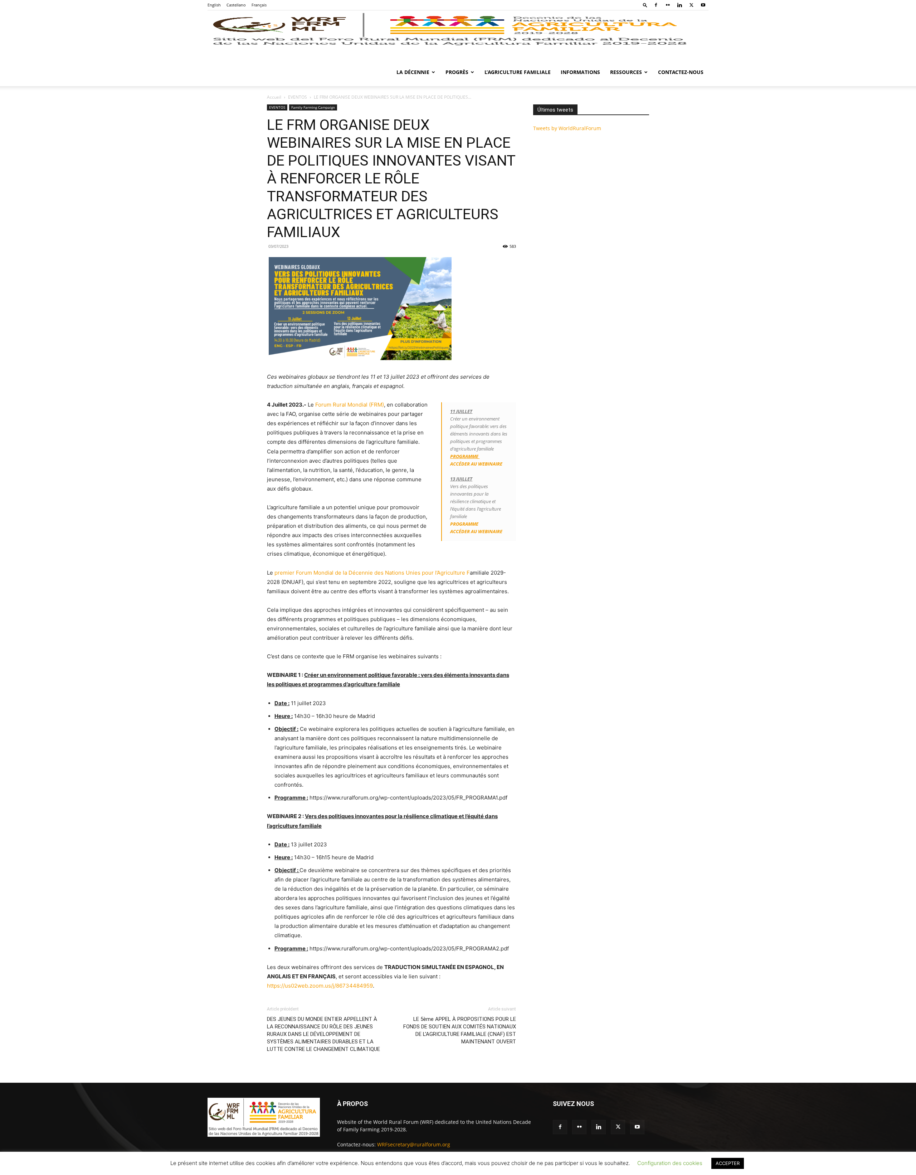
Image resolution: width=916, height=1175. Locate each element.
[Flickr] (667, 5)
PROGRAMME (464, 524)
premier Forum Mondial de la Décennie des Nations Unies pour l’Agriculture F (372, 572)
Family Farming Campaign (313, 107)
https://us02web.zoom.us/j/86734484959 (320, 985)
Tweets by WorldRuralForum (567, 128)
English (214, 5)
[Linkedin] (679, 5)
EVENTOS (297, 97)
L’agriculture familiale (517, 72)
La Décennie (412, 72)
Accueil (274, 97)
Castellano (236, 5)
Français (259, 5)
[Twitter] (691, 5)
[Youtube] (703, 5)
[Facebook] (656, 5)
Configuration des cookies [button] (669, 1163)
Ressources (626, 72)
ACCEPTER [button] (728, 1163)
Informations (580, 72)
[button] (645, 5)
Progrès (456, 72)
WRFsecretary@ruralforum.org (413, 1144)
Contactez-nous (680, 72)
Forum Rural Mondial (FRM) (349, 404)
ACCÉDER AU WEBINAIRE (476, 464)
